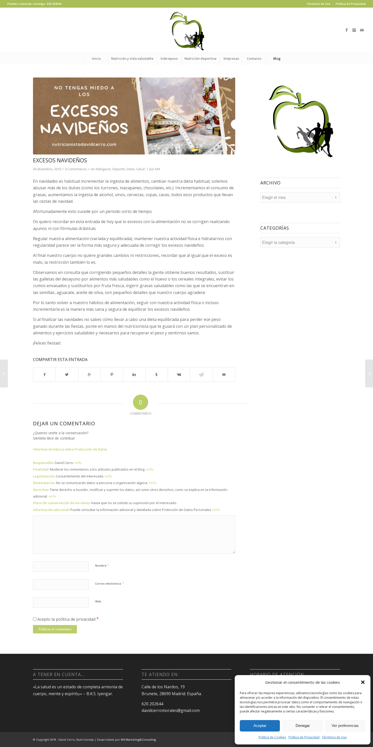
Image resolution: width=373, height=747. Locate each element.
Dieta (130, 169)
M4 (157, 169)
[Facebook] (346, 30)
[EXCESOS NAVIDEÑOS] (134, 115)
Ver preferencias (345, 725)
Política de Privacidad (304, 737)
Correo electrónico (109, 583)
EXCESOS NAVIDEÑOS (60, 160)
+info (78, 462)
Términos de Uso (334, 737)
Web (98, 601)
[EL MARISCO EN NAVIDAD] (4, 373)
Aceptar (259, 725)
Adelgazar (103, 169)
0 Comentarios (76, 169)
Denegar (303, 725)
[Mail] (362, 30)
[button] (362, 682)
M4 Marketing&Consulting (138, 739)
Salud (140, 169)
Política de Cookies (272, 737)
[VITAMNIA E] (369, 373)
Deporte (118, 169)
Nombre (102, 565)
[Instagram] (354, 30)
